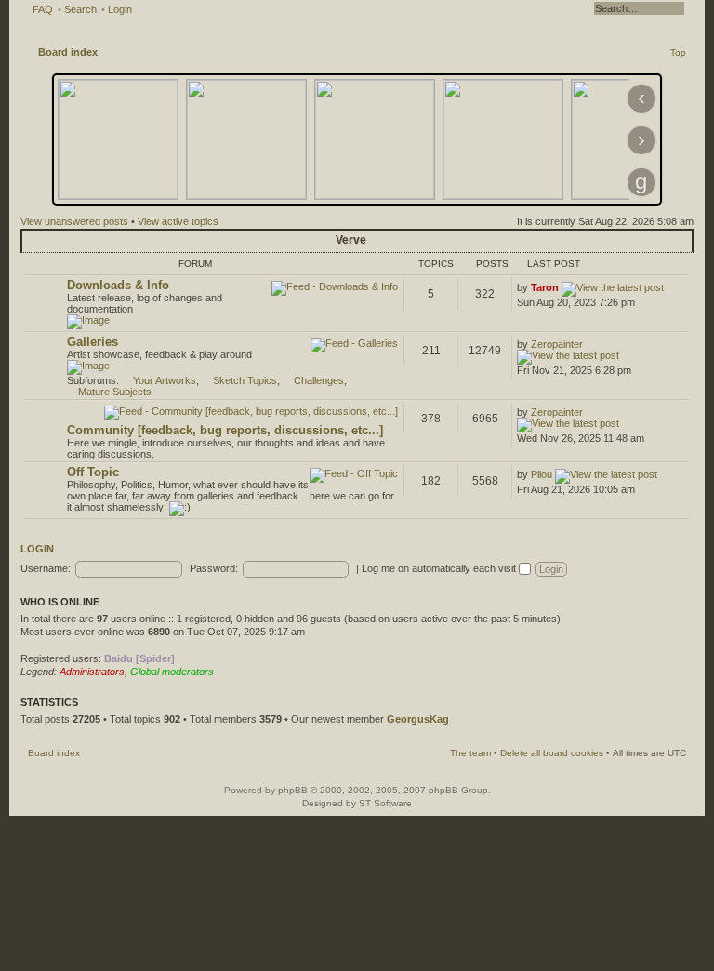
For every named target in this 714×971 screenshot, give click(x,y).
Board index (68, 52)
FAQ (43, 9)
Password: (214, 568)
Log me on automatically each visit (440, 568)
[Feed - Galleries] (354, 345)
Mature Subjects (115, 391)
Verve (351, 239)
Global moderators (172, 671)
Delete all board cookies (551, 753)
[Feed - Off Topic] (354, 475)
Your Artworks (164, 380)
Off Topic (93, 472)
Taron (545, 287)
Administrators (92, 671)
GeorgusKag (418, 719)
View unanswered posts (74, 221)
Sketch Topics (245, 380)
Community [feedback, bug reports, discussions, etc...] (225, 430)
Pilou (541, 474)
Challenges (319, 380)
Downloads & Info (118, 285)
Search (80, 9)
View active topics (178, 221)
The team (470, 753)
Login (120, 9)
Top (678, 52)
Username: (45, 568)
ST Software (385, 803)
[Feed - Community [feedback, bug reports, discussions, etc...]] (251, 413)
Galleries (92, 342)
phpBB (293, 790)
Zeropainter (557, 344)
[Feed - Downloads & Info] (334, 288)
